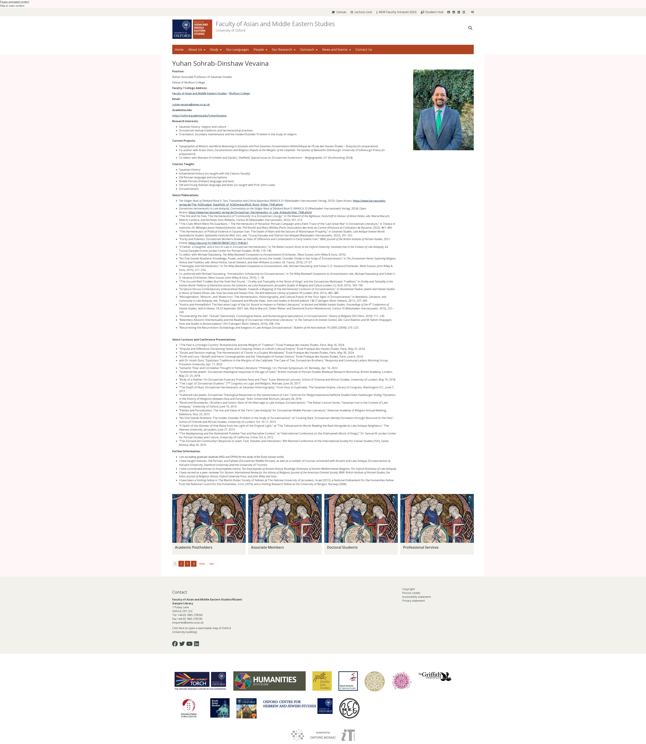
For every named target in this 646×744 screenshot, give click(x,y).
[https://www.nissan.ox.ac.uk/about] (348, 681)
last (211, 563)
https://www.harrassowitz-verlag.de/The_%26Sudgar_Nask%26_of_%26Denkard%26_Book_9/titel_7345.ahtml (282, 202)
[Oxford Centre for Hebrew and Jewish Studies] (298, 706)
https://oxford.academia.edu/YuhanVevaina (199, 115)
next (202, 563)
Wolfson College (239, 93)
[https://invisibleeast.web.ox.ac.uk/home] (375, 681)
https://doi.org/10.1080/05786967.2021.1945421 (218, 243)
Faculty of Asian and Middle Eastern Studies (275, 24)
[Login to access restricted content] (472, 12)
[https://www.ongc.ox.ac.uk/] (401, 681)
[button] (470, 27)
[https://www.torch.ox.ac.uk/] (200, 680)
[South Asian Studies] (220, 708)
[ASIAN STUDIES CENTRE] (246, 708)
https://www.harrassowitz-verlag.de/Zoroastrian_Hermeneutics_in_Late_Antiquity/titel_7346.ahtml (250, 212)
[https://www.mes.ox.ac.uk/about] (322, 681)
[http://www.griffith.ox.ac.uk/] (435, 676)
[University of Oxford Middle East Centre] (349, 708)
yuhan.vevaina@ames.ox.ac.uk (191, 104)
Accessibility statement (416, 597)
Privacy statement (413, 601)
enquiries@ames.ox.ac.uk (188, 622)
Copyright (408, 589)
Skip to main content (12, 6)
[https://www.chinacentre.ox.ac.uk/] (189, 708)
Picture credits (411, 593)
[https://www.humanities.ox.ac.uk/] (269, 681)
